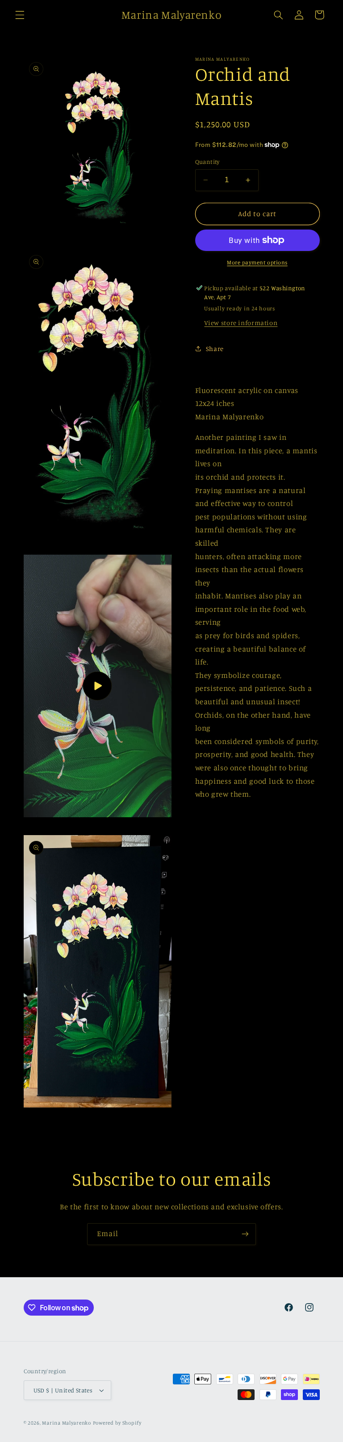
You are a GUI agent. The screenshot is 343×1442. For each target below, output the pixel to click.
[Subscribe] (245, 1234)
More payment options (257, 262)
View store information (240, 322)
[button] (19, 14)
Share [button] (215, 348)
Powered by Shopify (117, 1423)
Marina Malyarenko (66, 1423)
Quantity (207, 161)
